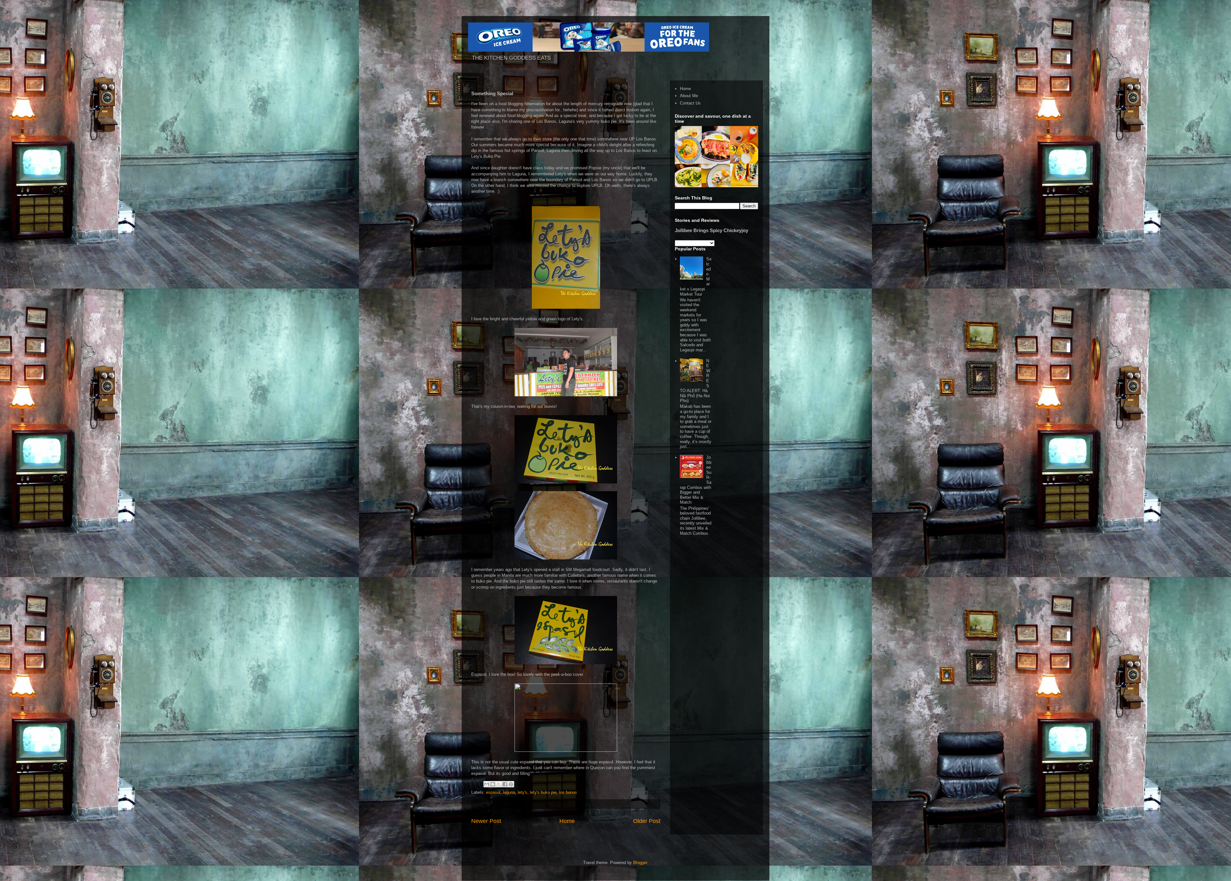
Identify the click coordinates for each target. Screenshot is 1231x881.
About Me (689, 95)
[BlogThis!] (493, 784)
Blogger (640, 862)
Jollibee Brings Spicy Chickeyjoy (711, 230)
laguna (509, 792)
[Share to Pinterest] (511, 784)
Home (567, 821)
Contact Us (690, 103)
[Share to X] (499, 784)
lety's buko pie (543, 792)
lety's (522, 792)
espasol (493, 792)
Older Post (646, 821)
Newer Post (486, 821)
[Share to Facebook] (505, 784)
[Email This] (486, 784)
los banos (568, 792)
